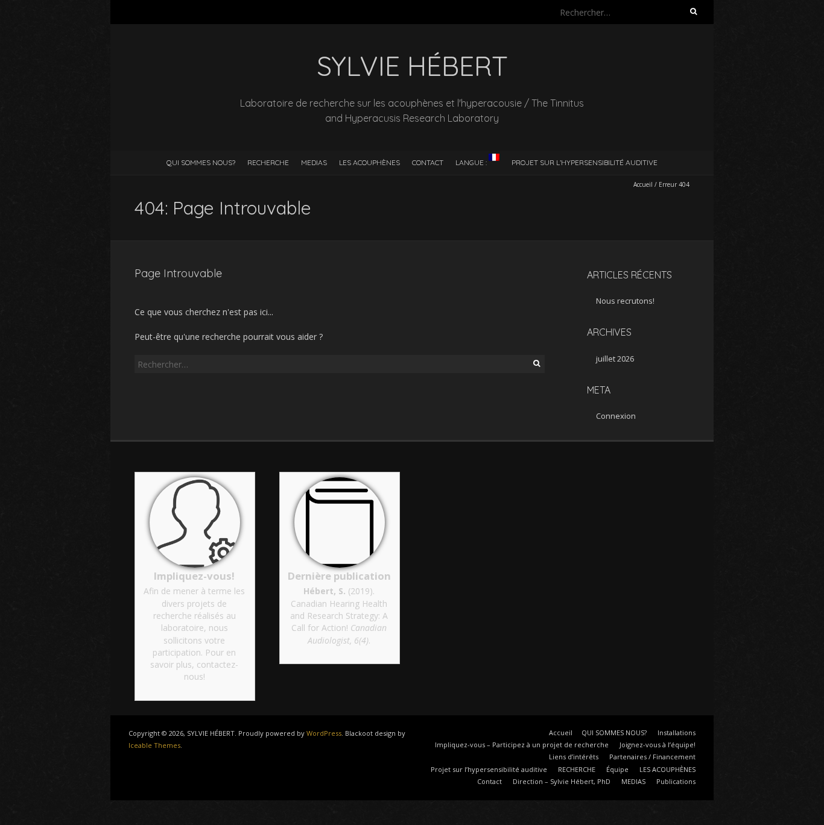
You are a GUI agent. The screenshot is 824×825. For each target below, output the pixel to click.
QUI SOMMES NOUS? (200, 162)
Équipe (617, 769)
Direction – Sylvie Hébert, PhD (561, 781)
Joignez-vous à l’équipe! (658, 744)
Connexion (616, 415)
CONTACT (427, 162)
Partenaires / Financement (652, 756)
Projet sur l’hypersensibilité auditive (585, 162)
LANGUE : (472, 162)
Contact (489, 781)
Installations (677, 732)
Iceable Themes (154, 745)
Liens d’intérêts (573, 756)
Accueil (643, 184)
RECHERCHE (268, 162)
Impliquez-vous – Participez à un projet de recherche (522, 744)
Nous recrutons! (625, 300)
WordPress (323, 733)
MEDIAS (314, 162)
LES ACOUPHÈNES (369, 162)
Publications (676, 781)
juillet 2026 (615, 358)
